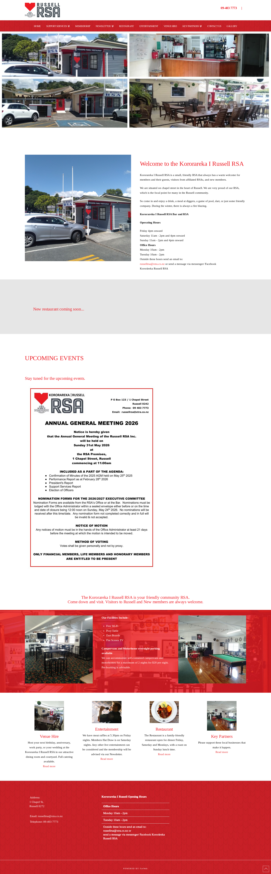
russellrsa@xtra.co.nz (152, 263)
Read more (49, 766)
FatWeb (144, 869)
